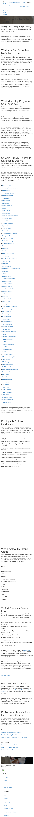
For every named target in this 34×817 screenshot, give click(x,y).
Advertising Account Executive (10, 188)
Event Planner (5, 251)
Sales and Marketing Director (9, 357)
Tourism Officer (6, 387)
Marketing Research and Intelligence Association (14, 737)
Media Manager (6, 301)
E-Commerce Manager (8, 243)
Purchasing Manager (7, 339)
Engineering (7, 802)
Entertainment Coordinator (9, 246)
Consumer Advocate (7, 223)
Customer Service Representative (11, 231)
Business (6, 798)
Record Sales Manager (8, 344)
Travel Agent (5, 394)
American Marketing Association (9, 747)
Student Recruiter (6, 377)
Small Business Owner (8, 367)
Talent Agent (5, 382)
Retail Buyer (5, 352)
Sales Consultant (6, 359)
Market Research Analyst (8, 279)
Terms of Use (7, 784)
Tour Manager (5, 384)
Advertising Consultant (8, 193)
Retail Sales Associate (8, 354)
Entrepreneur (5, 248)
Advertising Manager (7, 195)
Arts (5, 795)
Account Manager (6, 185)
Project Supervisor (7, 321)
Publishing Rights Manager (9, 336)
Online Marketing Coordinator (9, 306)
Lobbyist (4, 273)
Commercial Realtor (7, 218)
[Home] (5, 2)
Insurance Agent (6, 266)
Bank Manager (6, 200)
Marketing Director (7, 291)
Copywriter (5, 226)
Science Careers (24, 6)
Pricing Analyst (6, 314)
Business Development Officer (10, 216)
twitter (4, 12)
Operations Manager (7, 309)
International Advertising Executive (11, 268)
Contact (6, 777)
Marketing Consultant (7, 286)
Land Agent (5, 271)
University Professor (7, 397)
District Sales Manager (8, 241)
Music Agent (5, 304)
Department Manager (7, 238)
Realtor (4, 341)
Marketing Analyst (6, 281)
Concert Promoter (6, 221)
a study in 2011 (27, 650)
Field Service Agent (7, 256)
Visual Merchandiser (7, 399)
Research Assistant (7, 349)
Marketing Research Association (9, 750)
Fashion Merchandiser (8, 253)
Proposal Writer (6, 329)
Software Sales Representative (10, 369)
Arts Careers (12, 2)
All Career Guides (8, 808)
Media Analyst (5, 294)
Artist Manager (6, 198)
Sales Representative (7, 364)
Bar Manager (5, 203)
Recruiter (4, 347)
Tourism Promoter (6, 389)
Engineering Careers (14, 6)
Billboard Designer (7, 205)
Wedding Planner (6, 402)
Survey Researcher (7, 379)
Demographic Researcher (8, 236)
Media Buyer (5, 296)
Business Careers (20, 2)
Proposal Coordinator (7, 326)
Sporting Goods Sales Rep (9, 372)
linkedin (5, 14)
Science (6, 805)
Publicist (4, 334)
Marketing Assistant (7, 284)
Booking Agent (6, 210)
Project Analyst (6, 319)
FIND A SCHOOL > (6, 675)
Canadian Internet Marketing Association (11, 732)
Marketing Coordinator (8, 289)
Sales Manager (6, 362)
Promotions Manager (7, 324)
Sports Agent (5, 374)
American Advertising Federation (9, 745)
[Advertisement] (17, 489)
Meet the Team (8, 787)
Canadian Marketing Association (9, 735)
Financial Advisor (6, 261)
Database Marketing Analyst (9, 233)
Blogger (4, 208)
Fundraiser (5, 263)
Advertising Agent (6, 190)
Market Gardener (6, 276)
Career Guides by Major (10, 812)
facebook (5, 11)
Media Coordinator (7, 299)
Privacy (6, 780)
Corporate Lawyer (6, 228)
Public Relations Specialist (9, 331)
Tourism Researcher (7, 392)
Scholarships (7, 815)
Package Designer (7, 311)
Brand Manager (6, 213)
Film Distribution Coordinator (9, 258)
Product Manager (6, 316)
